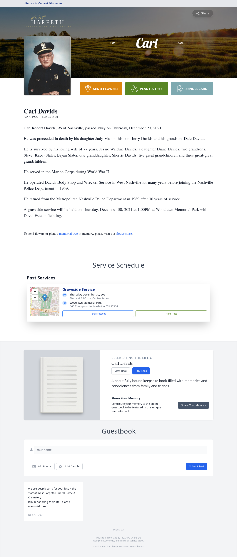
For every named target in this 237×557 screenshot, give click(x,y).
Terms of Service (128, 540)
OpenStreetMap (122, 546)
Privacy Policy (108, 540)
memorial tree (68, 233)
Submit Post (196, 466)
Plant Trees (171, 313)
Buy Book (141, 371)
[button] (44, 298)
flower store (124, 233)
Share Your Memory (193, 405)
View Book (121, 371)
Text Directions (98, 313)
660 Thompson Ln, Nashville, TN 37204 (94, 306)
